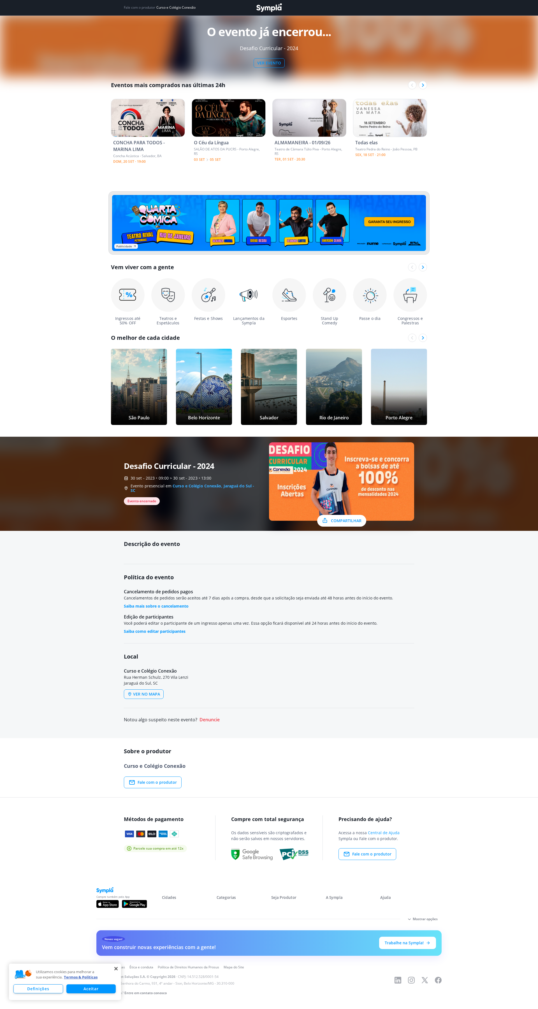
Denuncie (210, 719)
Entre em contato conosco (145, 993)
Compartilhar (346, 520)
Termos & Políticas (81, 977)
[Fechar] (116, 968)
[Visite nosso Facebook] (438, 980)
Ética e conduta (141, 967)
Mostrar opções (425, 919)
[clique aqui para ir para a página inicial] (269, 7)
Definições (38, 988)
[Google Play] (134, 904)
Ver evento (269, 63)
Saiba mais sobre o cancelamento (156, 606)
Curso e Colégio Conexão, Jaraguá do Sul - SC (192, 488)
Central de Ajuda (384, 832)
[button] (23, 975)
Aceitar (91, 988)
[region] (65, 982)
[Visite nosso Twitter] (424, 980)
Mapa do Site (234, 967)
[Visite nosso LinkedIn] (398, 980)
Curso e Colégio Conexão (176, 8)
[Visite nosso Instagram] (411, 980)
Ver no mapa (146, 694)
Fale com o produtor (157, 782)
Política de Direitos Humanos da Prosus (188, 967)
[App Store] (107, 904)
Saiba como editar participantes (154, 631)
